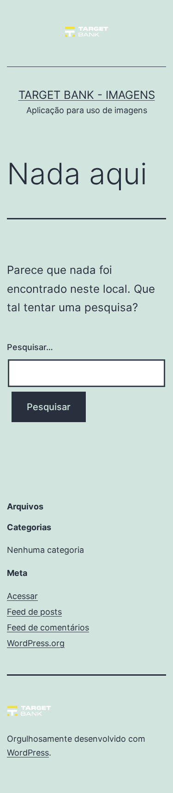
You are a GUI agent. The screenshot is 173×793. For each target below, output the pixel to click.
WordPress (28, 752)
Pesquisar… (30, 347)
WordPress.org (36, 643)
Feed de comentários (48, 627)
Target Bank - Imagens (86, 95)
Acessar (22, 596)
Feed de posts (34, 612)
